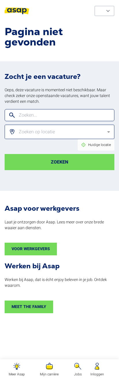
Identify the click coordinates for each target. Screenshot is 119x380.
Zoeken (59, 162)
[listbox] (55, 132)
